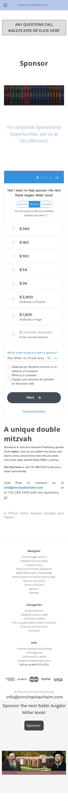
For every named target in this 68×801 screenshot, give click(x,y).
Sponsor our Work (34, 580)
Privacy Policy (34, 565)
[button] (34, 762)
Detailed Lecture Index (34, 561)
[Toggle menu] (5, 5)
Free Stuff (34, 630)
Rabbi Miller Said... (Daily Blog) (34, 572)
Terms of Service (34, 584)
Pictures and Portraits (34, 626)
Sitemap (34, 592)
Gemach (34, 588)
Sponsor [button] (34, 725)
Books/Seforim (34, 610)
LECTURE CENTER (34, 618)
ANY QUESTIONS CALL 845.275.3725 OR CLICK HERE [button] (34, 27)
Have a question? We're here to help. (34, 576)
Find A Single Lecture (34, 557)
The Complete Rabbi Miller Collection (34, 622)
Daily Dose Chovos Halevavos (34, 569)
